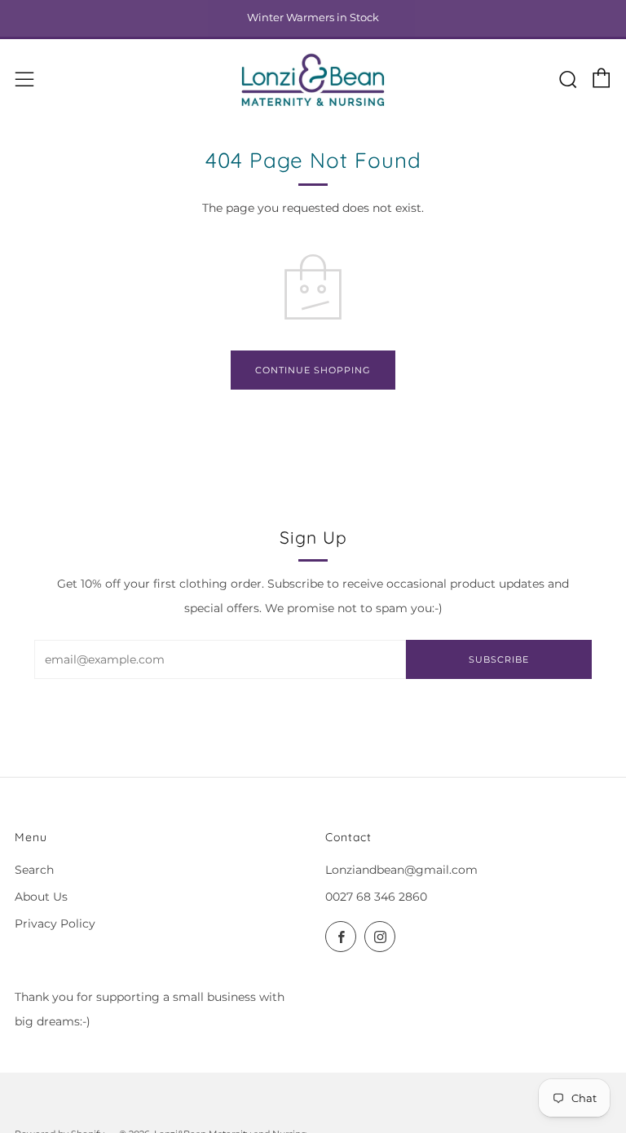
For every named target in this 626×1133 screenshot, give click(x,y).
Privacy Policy (55, 923)
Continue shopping (313, 370)
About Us (41, 896)
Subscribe (499, 659)
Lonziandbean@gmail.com (401, 869)
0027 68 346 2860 (376, 896)
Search (34, 869)
